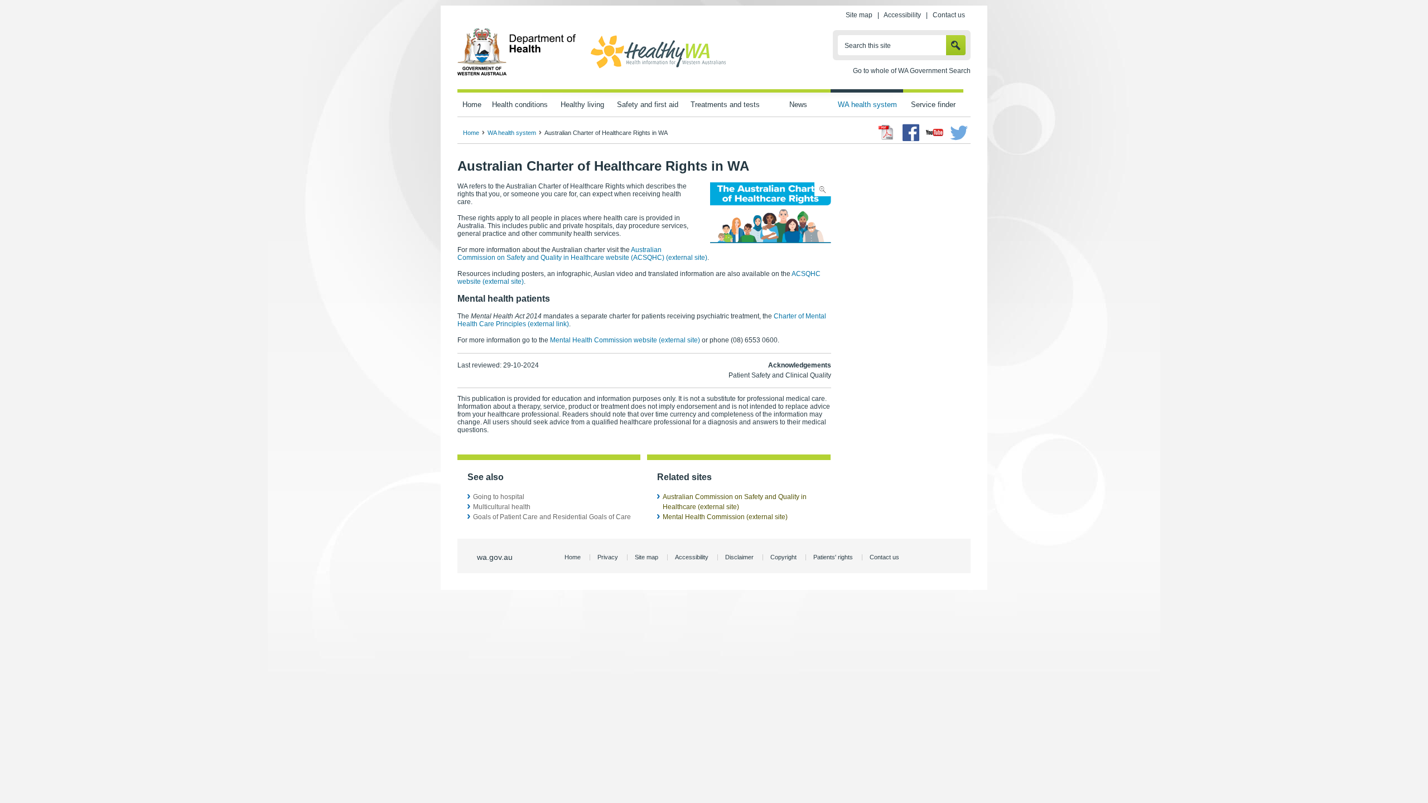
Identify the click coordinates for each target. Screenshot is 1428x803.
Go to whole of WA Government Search (912, 71)
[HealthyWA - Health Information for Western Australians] (658, 68)
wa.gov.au (495, 557)
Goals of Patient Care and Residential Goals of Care (552, 517)
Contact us (949, 15)
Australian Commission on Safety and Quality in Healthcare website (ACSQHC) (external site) (582, 254)
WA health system (867, 104)
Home (471, 104)
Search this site (868, 46)
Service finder (933, 104)
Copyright (783, 557)
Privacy (607, 557)
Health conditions (520, 104)
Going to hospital (498, 497)
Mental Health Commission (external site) (725, 517)
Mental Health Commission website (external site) (625, 340)
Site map (859, 15)
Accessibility (902, 15)
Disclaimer (739, 557)
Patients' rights (833, 557)
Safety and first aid (647, 104)
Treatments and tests (725, 104)
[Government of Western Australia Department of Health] (516, 74)
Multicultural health (501, 507)
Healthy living (582, 104)
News (798, 104)
